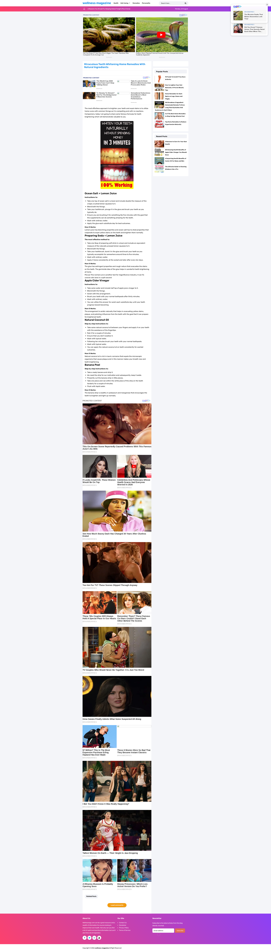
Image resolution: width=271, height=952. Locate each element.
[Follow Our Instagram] (94, 938)
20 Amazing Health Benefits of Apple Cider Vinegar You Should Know (176, 152)
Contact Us (123, 923)
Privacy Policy (124, 928)
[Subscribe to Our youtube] (99, 938)
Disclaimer (122, 925)
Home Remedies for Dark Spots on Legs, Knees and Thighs (173, 96)
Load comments (117, 905)
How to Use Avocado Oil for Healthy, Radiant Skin (104, 9)
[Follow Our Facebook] (85, 938)
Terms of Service (124, 930)
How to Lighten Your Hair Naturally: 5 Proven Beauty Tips (174, 87)
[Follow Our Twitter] (89, 938)
